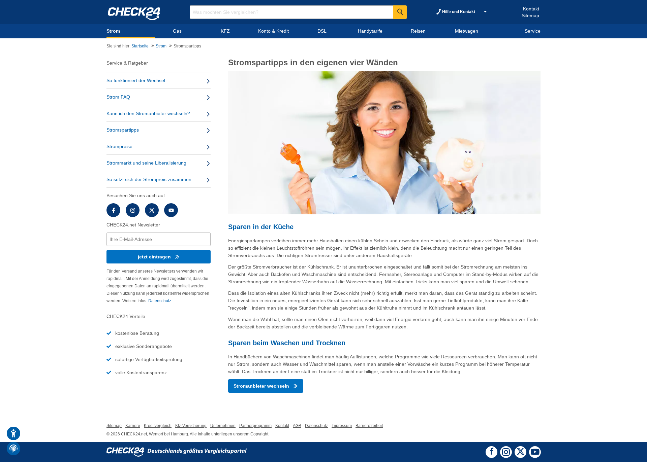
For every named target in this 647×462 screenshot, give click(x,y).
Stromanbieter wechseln (262, 386)
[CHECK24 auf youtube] (535, 452)
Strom (161, 46)
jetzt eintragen (155, 256)
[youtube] (171, 210)
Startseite (140, 46)
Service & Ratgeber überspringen (149, 60)
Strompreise (119, 146)
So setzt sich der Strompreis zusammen (148, 179)
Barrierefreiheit (369, 425)
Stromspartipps (122, 130)
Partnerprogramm (255, 425)
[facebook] (113, 210)
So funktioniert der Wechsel (135, 80)
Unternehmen (223, 425)
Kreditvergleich (158, 425)
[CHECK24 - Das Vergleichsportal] (176, 452)
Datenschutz (159, 300)
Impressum (342, 425)
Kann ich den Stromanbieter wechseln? (148, 113)
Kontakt (531, 8)
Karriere (132, 425)
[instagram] (133, 210)
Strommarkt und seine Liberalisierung (146, 163)
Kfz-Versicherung (191, 425)
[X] (152, 210)
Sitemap (530, 15)
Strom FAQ (118, 97)
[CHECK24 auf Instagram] (506, 451)
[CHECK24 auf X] (520, 451)
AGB (297, 425)
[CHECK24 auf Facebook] (492, 451)
